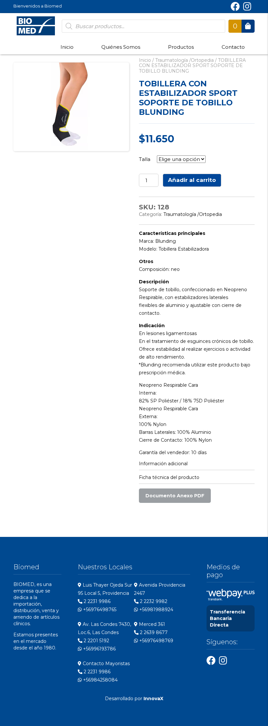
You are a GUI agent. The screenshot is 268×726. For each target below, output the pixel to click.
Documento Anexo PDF (174, 496)
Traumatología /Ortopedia (184, 60)
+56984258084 (100, 680)
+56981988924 (155, 609)
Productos (181, 47)
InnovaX (153, 698)
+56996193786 (99, 649)
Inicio (67, 47)
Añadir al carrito (192, 180)
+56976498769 (155, 641)
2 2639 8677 (153, 632)
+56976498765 (99, 609)
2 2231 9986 (96, 601)
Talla (144, 159)
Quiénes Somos (120, 47)
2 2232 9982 (153, 601)
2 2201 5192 (95, 641)
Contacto (233, 47)
